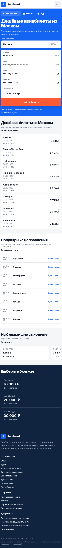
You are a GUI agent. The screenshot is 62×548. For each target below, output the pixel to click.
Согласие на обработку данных (15, 525)
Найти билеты (31, 102)
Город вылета (7, 38)
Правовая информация (11, 508)
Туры (41, 13)
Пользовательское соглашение (15, 518)
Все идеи (5, 342)
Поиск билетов (7, 487)
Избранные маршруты (11, 468)
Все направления (10, 130)
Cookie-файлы (7, 529)
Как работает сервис (10, 497)
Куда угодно (6, 109)
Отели (28, 13)
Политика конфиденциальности (15, 522)
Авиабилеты (11, 13)
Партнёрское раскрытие (12, 504)
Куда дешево (7, 479)
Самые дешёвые (34, 109)
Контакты (5, 501)
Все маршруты (8, 250)
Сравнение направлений (12, 472)
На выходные (20, 109)
